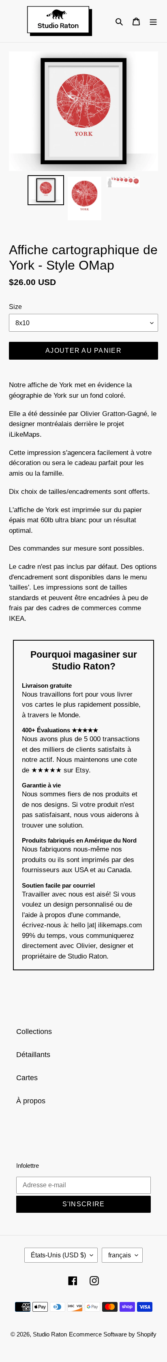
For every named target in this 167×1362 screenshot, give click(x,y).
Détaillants (33, 1055)
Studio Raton (50, 1334)
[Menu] (153, 20)
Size (15, 306)
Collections (34, 1031)
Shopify (146, 1334)
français (119, 1255)
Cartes (27, 1078)
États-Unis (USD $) (58, 1255)
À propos (30, 1101)
